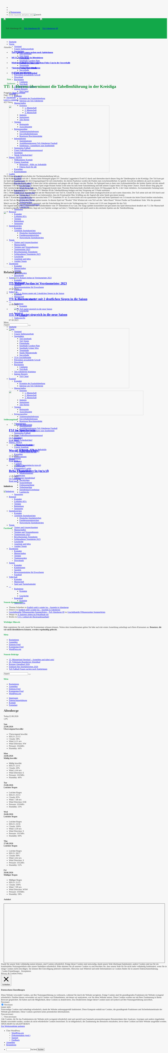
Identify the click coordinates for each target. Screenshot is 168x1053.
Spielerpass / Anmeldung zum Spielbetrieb (36, 431)
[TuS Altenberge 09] (40, 28)
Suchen (34, 1049)
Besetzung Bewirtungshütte (30, 421)
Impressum (13, 698)
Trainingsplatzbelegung (29, 416)
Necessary (8, 1005)
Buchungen (19, 79)
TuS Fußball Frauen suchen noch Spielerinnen (32, 52)
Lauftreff (18, 464)
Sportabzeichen (15, 511)
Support (15, 1038)
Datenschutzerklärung (18, 700)
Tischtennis (11, 83)
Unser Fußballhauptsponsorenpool (28, 435)
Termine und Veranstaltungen (26, 532)
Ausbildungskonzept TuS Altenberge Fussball (38, 428)
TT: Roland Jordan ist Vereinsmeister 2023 (38, 283)
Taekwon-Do (19, 318)
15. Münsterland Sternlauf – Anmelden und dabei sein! (31, 659)
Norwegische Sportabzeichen (31, 523)
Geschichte (24, 311)
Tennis (11, 525)
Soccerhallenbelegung (28, 419)
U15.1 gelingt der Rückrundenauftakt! (33, 617)
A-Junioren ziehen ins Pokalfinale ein (33, 614)
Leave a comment (11, 100)
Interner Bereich (21, 89)
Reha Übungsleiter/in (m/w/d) (29, 471)
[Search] (29, 325)
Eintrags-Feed (14, 644)
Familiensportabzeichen (29, 520)
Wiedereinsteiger (26, 473)
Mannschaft (19, 297)
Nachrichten (24, 480)
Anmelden (13, 642)
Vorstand (18, 46)
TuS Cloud (23, 91)
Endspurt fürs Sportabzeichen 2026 (23, 667)
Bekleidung (19, 506)
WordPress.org (15, 649)
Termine (17, 504)
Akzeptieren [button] (26, 971)
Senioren (23, 390)
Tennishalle (24, 65)
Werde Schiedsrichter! (23, 440)
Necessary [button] (5, 1002)
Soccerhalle (24, 70)
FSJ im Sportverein (22, 430)
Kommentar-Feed (16, 647)
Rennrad (12, 497)
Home (9, 79)
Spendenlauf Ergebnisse (29, 490)
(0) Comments (15, 438)
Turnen (12, 278)
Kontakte (18, 96)
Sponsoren (18, 209)
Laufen (12, 174)
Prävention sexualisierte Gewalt (27, 75)
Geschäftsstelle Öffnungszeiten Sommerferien (86, 612)
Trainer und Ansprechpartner (26, 527)
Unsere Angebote (21, 447)
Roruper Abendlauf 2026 (19, 664)
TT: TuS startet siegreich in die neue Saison (38, 314)
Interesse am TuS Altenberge (31, 101)
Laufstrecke (24, 492)
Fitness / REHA (15, 442)
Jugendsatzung (25, 426)
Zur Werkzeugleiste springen (13, 1026)
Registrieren (14, 640)
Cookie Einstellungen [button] (11, 971)
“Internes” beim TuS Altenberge (26, 68)
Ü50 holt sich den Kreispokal (24, 73)
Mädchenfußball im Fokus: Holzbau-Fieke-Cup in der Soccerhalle (41, 63)
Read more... (14, 440)
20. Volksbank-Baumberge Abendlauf (24, 662)
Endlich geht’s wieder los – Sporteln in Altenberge (48, 607)
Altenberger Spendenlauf (24, 478)
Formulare (13, 705)
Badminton (18, 304)
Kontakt (12, 703)
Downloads (19, 275)
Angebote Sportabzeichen (25, 516)
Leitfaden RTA (20, 501)
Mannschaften (20, 103)
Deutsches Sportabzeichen (30, 518)
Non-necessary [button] (7, 1014)
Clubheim (23, 82)
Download (18, 77)
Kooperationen (20, 457)
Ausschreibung (25, 482)
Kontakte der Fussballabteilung (32, 98)
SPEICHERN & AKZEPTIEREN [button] (15, 1024)
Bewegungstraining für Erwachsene (29, 287)
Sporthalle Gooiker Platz (29, 61)
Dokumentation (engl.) (21, 1035)
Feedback (16, 1040)
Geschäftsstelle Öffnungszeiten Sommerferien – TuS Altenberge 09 (36, 612)
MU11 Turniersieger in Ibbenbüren (27, 58)
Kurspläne (18, 454)
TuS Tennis (24, 56)
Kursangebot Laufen (22, 468)
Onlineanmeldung (26, 485)
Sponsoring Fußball (22, 433)
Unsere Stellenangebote (24, 49)
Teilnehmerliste (25, 487)
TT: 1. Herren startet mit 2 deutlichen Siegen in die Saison (48, 299)
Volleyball (13, 292)
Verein (11, 44)
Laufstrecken (19, 475)
